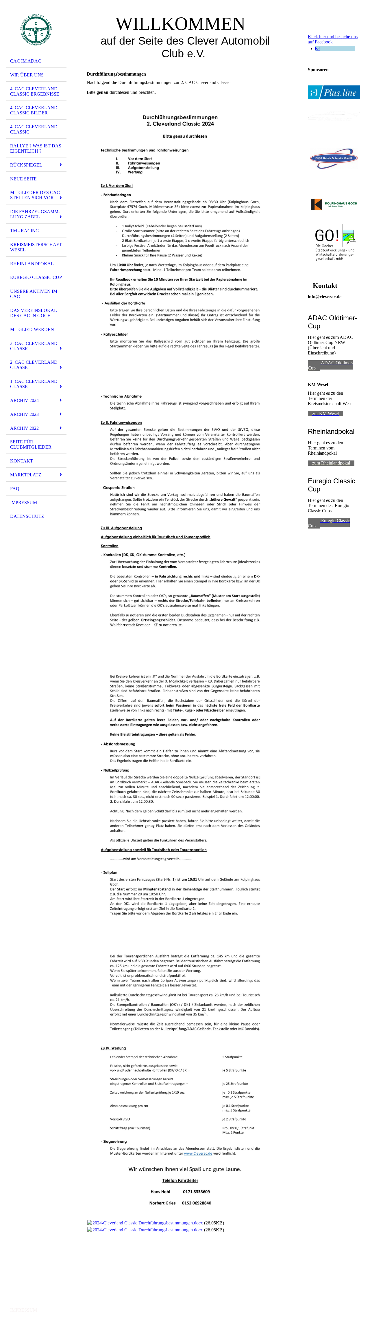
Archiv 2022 (24, 428)
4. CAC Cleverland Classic (34, 129)
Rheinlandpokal (32, 263)
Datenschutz (27, 516)
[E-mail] (317, 48)
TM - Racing (24, 230)
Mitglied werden (32, 329)
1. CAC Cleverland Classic (34, 384)
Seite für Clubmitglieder (30, 444)
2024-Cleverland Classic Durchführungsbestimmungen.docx (147, 1222)
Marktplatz (25, 474)
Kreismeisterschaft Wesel (36, 247)
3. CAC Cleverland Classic (34, 346)
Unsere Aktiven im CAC (33, 294)
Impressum (23, 502)
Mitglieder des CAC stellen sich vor (35, 195)
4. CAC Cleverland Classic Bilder (34, 110)
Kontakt (21, 460)
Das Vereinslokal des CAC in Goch (33, 313)
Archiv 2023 (24, 414)
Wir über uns (27, 74)
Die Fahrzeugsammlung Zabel (35, 214)
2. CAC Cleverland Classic (34, 365)
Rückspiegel (26, 164)
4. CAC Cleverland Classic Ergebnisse (34, 91)
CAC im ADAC (25, 60)
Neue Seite (23, 178)
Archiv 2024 (24, 400)
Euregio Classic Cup (36, 277)
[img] (36, 30)
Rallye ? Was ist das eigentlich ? (35, 148)
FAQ (14, 488)
